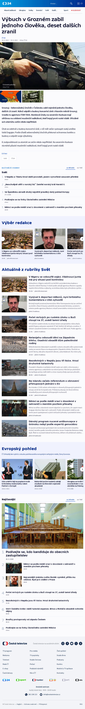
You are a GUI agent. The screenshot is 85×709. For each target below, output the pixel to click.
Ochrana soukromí (30, 704)
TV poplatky (34, 655)
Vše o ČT (33, 673)
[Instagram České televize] (63, 643)
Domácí (39, 10)
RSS (81, 704)
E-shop (5, 668)
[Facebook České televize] (67, 643)
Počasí (32, 664)
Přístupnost (43, 704)
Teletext (6, 660)
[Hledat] (71, 3)
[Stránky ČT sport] (21, 680)
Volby (31, 10)
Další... (54, 10)
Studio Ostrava (35, 660)
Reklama (6, 655)
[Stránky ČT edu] (78, 680)
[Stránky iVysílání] (37, 680)
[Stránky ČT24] (6, 680)
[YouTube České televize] (71, 643)
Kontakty (60, 673)
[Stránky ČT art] (65, 680)
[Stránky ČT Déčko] (52, 680)
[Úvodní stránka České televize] (15, 643)
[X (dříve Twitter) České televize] (76, 643)
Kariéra (59, 664)
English (19, 704)
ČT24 (3, 38)
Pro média (34, 651)
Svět (47, 10)
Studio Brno (61, 655)
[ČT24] (7, 3)
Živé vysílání (61, 651)
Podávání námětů (36, 668)
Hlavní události (10, 10)
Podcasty (60, 660)
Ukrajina (22, 10)
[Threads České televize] (80, 643)
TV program (7, 651)
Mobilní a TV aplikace (65, 668)
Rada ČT (6, 664)
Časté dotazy (8, 673)
